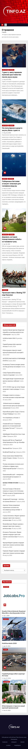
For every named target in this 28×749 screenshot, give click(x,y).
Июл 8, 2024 (7, 710)
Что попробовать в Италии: (11, 418)
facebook (4, 742)
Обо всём (5, 69)
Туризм (5, 649)
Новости (5, 178)
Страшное (11, 69)
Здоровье (5, 234)
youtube (8, 745)
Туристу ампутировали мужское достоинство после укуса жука (12, 74)
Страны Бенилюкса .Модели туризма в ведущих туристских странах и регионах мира (14, 518)
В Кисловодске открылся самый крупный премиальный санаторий (13, 708)
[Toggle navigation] (6, 24)
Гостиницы (6, 681)
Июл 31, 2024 (7, 678)
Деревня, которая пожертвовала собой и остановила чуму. (11, 239)
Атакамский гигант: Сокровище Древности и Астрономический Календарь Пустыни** (12, 426)
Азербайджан (17, 745)
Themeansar (14, 739)
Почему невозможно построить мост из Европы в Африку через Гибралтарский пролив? (13, 466)
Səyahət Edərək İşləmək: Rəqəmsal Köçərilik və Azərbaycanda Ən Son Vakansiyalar (13, 332)
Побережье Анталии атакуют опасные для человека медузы (11, 183)
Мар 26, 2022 (7, 79)
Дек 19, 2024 (7, 646)
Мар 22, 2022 (7, 133)
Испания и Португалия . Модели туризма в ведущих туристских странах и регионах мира (12, 534)
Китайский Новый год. (9, 452)
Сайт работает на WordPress (9, 737)
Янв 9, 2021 (7, 297)
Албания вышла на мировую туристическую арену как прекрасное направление (13, 406)
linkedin (22, 742)
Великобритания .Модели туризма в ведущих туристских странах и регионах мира (13, 526)
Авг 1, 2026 (6, 615)
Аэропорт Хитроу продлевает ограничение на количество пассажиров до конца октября (11, 507)
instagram (14, 742)
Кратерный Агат (7, 448)
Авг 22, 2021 (7, 244)
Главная (4, 32)
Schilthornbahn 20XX (9, 338)
